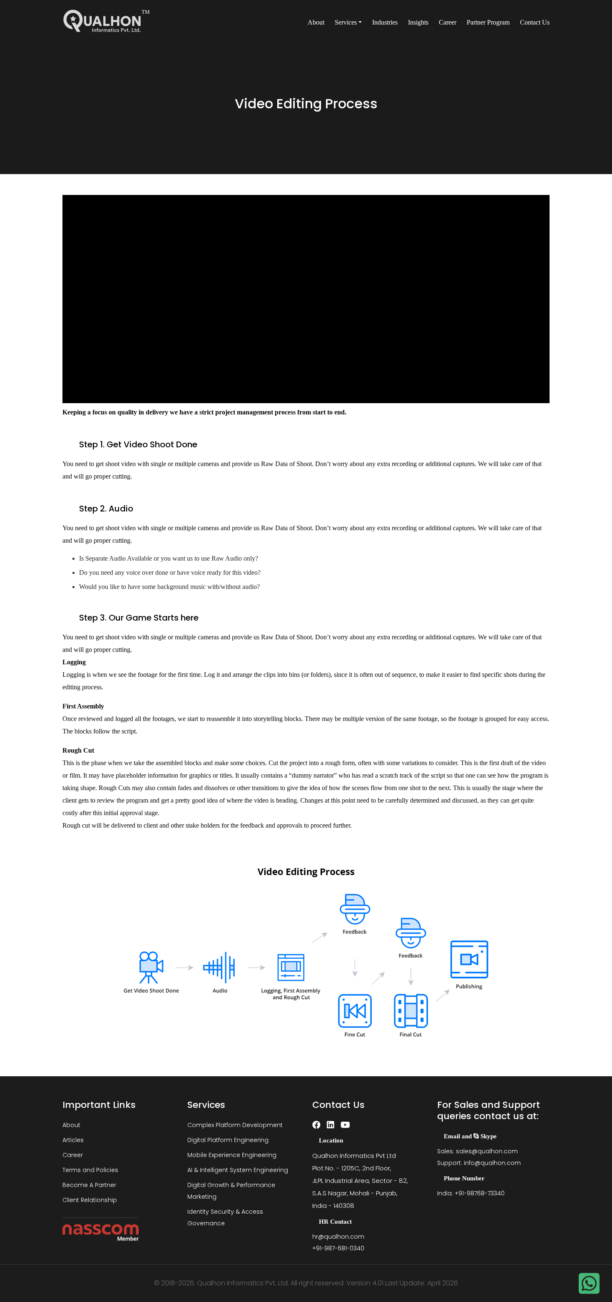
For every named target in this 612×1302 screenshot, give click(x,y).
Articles (73, 1140)
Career (447, 22)
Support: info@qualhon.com (479, 1163)
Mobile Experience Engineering (231, 1155)
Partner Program (488, 22)
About (316, 22)
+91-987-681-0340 (338, 1248)
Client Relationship (89, 1200)
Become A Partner (89, 1185)
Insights (418, 22)
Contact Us (535, 22)
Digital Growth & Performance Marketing (231, 1191)
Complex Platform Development (235, 1125)
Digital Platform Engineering (228, 1140)
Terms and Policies (90, 1170)
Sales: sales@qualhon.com (477, 1151)
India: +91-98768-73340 (471, 1193)
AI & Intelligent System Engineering (237, 1170)
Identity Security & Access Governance (225, 1217)
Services (346, 22)
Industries (385, 22)
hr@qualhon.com (338, 1236)
